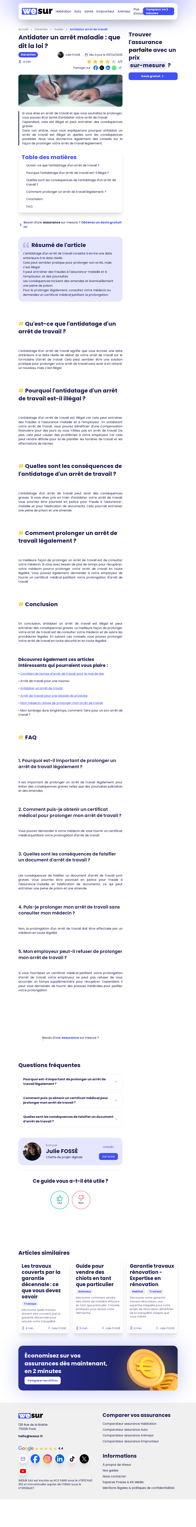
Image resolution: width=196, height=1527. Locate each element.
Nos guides (110, 1470)
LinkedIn (108, 1147)
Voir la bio (108, 1156)
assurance (70, 1037)
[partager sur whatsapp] (114, 67)
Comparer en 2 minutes (157, 11)
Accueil (23, 29)
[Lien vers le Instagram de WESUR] (47, 1458)
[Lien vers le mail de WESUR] (23, 1458)
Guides (58, 29)
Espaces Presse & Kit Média (123, 1482)
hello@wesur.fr (30, 1436)
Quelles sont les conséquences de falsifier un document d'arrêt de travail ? (68, 1119)
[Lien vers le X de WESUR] (84, 1458)
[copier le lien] (120, 67)
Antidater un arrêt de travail (41, 688)
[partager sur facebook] (95, 67)
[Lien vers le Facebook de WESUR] (35, 1458)
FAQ (29, 206)
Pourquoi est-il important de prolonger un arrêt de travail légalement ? (64, 1081)
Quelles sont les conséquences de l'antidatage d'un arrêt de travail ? (71, 182)
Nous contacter (114, 1476)
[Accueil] (37, 11)
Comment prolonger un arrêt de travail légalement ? (66, 192)
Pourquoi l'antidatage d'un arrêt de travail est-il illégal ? (67, 173)
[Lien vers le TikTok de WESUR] (72, 1458)
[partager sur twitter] (102, 67)
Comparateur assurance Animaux (128, 1435)
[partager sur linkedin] (108, 67)
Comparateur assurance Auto (125, 1430)
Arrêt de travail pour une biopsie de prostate (54, 696)
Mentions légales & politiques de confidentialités (139, 1488)
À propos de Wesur (117, 1465)
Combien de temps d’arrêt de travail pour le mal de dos (62, 673)
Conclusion (34, 199)
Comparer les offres (43, 1380)
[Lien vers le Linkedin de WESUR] (59, 1458)
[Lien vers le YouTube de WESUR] (23, 1471)
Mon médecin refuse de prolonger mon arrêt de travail (61, 703)
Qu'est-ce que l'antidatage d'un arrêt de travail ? (62, 165)
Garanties (41, 29)
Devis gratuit (150, 76)
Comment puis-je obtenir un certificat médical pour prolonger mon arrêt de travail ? (65, 1100)
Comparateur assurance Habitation (129, 1424)
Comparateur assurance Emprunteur (131, 1441)
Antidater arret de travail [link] (88, 29)
